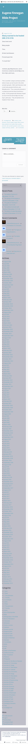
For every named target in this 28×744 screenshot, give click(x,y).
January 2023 (7, 352)
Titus (5, 705)
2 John (5, 602)
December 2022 (8, 355)
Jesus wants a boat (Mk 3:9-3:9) (7, 140)
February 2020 (8, 426)
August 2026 (7, 261)
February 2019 (8, 452)
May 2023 (6, 344)
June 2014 (6, 570)
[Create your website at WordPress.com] (14, 1)
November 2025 (8, 280)
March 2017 (7, 500)
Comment (20, 164)
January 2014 (7, 581)
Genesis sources (8, 629)
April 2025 (6, 295)
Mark (16, 124)
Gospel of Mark (8, 636)
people (19, 124)
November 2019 (8, 433)
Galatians (6, 627)
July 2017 (6, 492)
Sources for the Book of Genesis (13, 661)
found (8, 122)
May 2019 (6, 445)
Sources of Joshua (9, 686)
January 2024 (7, 327)
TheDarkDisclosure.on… (13, 223)
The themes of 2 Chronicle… (14, 225)
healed (12, 122)
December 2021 (8, 380)
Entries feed (7, 720)
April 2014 (6, 575)
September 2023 (8, 335)
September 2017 (8, 488)
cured (19, 120)
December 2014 (8, 558)
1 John (5, 591)
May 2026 (6, 268)
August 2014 (7, 566)
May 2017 (6, 496)
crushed (16, 120)
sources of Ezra (8, 684)
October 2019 (7, 435)
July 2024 (6, 314)
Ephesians (7, 623)
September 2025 (8, 285)
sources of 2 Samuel (9, 678)
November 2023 (8, 331)
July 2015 (6, 543)
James (5, 644)
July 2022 (6, 365)
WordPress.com (8, 724)
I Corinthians (7, 642)
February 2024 (8, 325)
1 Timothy (7, 597)
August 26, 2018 (8, 33)
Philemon (6, 657)
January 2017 (7, 505)
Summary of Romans (10, 703)
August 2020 (7, 414)
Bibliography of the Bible (11, 616)
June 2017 (6, 494)
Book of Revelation (9, 619)
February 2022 (8, 376)
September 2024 (8, 310)
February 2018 (8, 477)
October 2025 (7, 283)
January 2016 (7, 530)
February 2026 (8, 274)
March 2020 (7, 424)
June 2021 (6, 393)
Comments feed (8, 722)
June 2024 (6, 316)
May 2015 (6, 547)
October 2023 (7, 333)
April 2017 (6, 498)
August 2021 (7, 388)
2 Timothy (7, 608)
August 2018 (7, 465)
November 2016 (8, 509)
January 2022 (7, 378)
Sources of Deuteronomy (11, 680)
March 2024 (7, 323)
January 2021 (7, 403)
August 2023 (7, 338)
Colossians (7, 621)
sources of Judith (8, 691)
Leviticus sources (8, 652)
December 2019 (8, 431)
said (7, 126)
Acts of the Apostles (9, 612)
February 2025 (8, 300)
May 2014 (6, 572)
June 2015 (6, 545)
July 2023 (6, 340)
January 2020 (7, 429)
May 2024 (6, 319)
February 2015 (8, 553)
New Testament (8, 655)
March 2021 (7, 399)
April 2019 (6, 448)
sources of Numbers (9, 695)
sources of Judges (9, 688)
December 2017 (8, 481)
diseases (4, 122)
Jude (5, 648)
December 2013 (8, 583)
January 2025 (7, 302)
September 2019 (8, 437)
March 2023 (7, 348)
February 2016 (8, 528)
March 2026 (7, 272)
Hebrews (6, 640)
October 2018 (7, 460)
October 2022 (7, 359)
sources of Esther (9, 682)
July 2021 (6, 390)
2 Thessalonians (8, 606)
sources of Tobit (8, 699)
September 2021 (8, 386)
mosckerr (9, 230)
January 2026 (7, 276)
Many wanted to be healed (8, 124)
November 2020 (8, 407)
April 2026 (6, 270)
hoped (15, 122)
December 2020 (8, 405)
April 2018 (6, 473)
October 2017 (7, 486)
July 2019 (6, 441)
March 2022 (7, 374)
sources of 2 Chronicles (10, 671)
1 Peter (6, 593)
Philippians (7, 659)
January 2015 (7, 555)
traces (22, 126)
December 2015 (8, 532)
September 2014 (8, 564)
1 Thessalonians (8, 595)
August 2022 (7, 363)
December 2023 (8, 329)
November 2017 (8, 484)
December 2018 (8, 456)
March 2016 (7, 526)
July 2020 (6, 416)
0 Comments (21, 127)
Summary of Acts (8, 701)
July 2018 (6, 467)
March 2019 (7, 450)
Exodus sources (8, 625)
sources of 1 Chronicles (10, 663)
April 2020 (6, 422)
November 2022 (8, 357)
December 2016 (8, 507)
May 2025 (6, 293)
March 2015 (7, 551)
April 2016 (6, 524)
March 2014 (7, 577)
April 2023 (6, 346)
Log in (5, 718)
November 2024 (8, 306)
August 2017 (7, 490)
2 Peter (6, 604)
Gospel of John (8, 631)
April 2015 (6, 549)
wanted (12, 127)
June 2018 (6, 469)
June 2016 (6, 520)
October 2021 (7, 384)
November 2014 (8, 560)
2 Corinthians (7, 600)
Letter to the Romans (10, 650)
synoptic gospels (13, 126)
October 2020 (7, 410)
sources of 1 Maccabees (10, 667)
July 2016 (6, 517)
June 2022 (6, 367)
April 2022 (6, 371)
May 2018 (6, 471)
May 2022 (6, 369)
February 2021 (8, 401)
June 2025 (6, 291)
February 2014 (8, 579)
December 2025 (8, 278)
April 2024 (6, 321)
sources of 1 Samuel (9, 669)
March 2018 (7, 475)
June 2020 (6, 418)
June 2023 (6, 342)
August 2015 (7, 541)
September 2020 (8, 412)
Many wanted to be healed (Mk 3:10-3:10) (13, 36)
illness (19, 122)
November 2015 (8, 534)
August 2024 (7, 312)
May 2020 (6, 420)
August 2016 (7, 515)
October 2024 (7, 308)
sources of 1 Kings (9, 665)
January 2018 (7, 479)
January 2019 (7, 454)
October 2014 (7, 562)
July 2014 (6, 568)
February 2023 (8, 350)
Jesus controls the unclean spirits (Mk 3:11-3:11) (20, 140)
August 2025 (7, 287)
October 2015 (7, 536)
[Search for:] (12, 185)
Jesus (22, 122)
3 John (5, 610)
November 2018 (8, 458)
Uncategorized (7, 120)
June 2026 (6, 266)
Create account (8, 716)
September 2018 (8, 462)
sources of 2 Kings (9, 674)
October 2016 (7, 511)
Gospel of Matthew (9, 638)
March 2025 (7, 297)
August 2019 (7, 439)
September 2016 (8, 513)
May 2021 (6, 395)
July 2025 (6, 289)
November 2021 (8, 382)
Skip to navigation (3, 6)
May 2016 (6, 522)
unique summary (6, 127)
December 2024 (8, 304)
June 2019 (6, 443)
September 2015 (8, 539)
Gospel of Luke (8, 633)
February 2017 (8, 503)
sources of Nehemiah (10, 693)
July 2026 (6, 264)
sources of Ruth (8, 697)
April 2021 (6, 397)
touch (19, 126)
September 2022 (8, 361)
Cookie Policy (7, 736)
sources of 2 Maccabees (10, 676)
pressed (4, 126)
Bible (5, 614)
